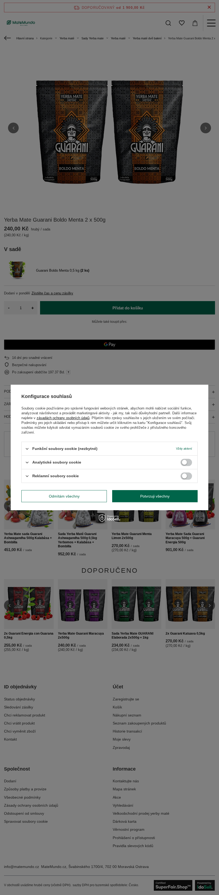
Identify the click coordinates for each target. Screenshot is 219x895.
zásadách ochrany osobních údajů (63, 418)
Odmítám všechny (64, 496)
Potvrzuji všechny (155, 496)
